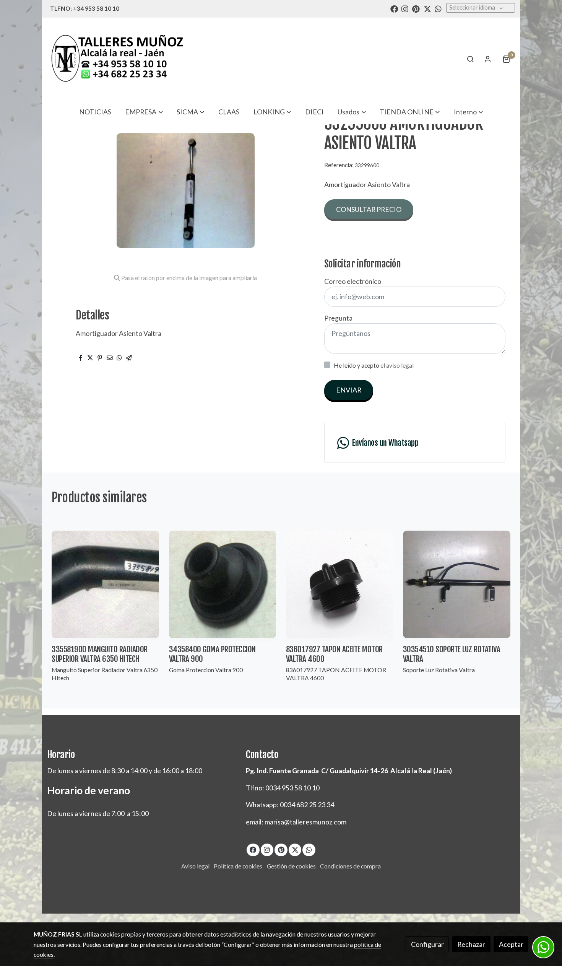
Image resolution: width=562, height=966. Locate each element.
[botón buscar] (470, 59)
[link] (117, 59)
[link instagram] (404, 8)
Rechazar (471, 944)
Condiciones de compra (350, 866)
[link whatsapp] (438, 8)
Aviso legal (195, 866)
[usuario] (488, 59)
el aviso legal (397, 365)
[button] (144, 112)
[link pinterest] (416, 8)
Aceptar (511, 944)
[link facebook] (394, 8)
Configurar (427, 944)
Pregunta (338, 318)
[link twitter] (427, 8)
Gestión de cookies (291, 866)
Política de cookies (238, 866)
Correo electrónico (352, 281)
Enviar (348, 390)
